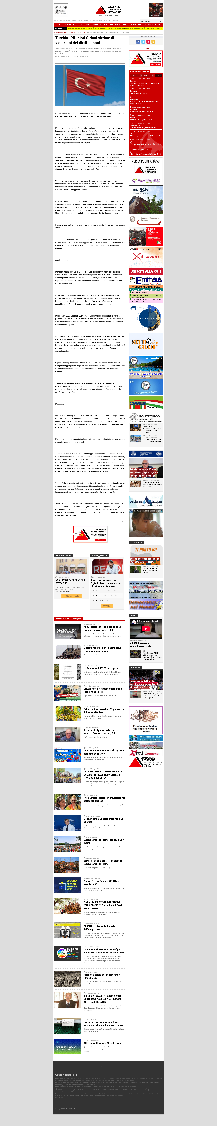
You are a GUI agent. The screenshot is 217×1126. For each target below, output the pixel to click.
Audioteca (135, 668)
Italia (117, 25)
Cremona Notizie (60, 1066)
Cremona (67, 25)
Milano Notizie (81, 1066)
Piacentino (97, 25)
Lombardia (108, 25)
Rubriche (142, 25)
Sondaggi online (99, 555)
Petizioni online (63, 555)
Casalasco (78, 25)
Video (150, 25)
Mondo (133, 25)
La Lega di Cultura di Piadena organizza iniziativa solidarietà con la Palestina (82, 28)
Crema (88, 25)
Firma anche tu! (72, 596)
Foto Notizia (136, 542)
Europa (125, 25)
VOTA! (108, 606)
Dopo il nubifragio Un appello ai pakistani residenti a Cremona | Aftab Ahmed (133, 28)
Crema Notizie (71, 1066)
